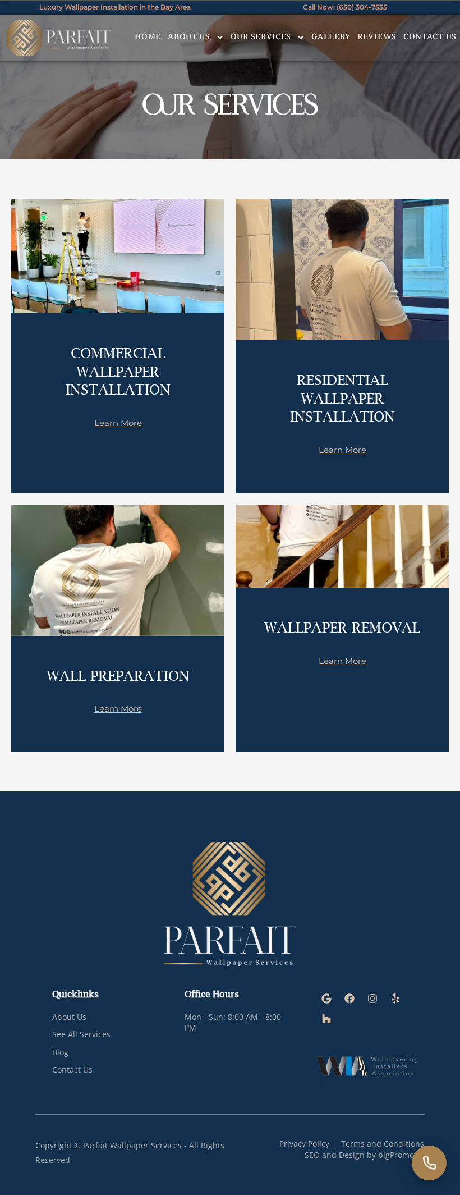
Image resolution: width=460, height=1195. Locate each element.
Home (148, 37)
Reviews (377, 37)
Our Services (261, 37)
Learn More (118, 423)
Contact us (430, 37)
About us (189, 37)
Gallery (331, 37)
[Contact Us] (429, 1163)
